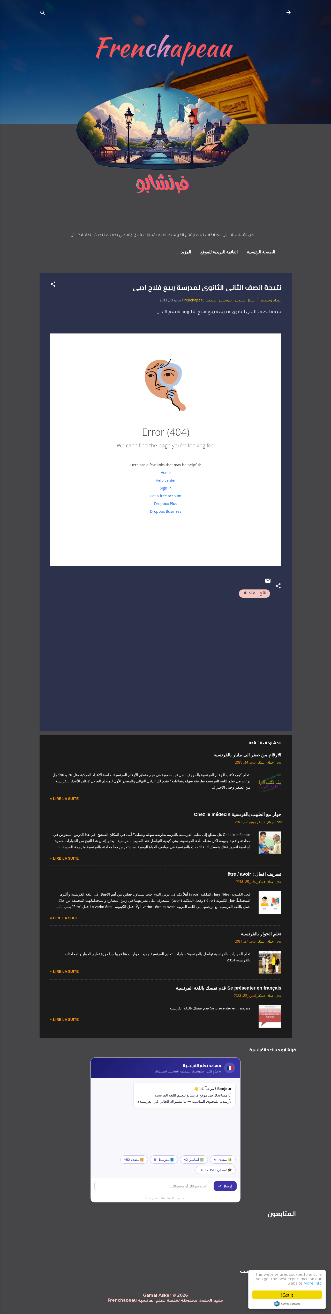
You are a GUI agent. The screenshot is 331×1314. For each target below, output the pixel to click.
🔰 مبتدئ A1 (223, 1159)
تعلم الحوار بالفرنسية (261, 933)
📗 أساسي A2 (194, 1159)
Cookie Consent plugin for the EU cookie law (287, 1304)
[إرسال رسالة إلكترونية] (268, 583)
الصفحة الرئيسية (261, 252)
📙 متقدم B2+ (134, 1159)
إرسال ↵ (225, 1186)
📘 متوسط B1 (164, 1159)
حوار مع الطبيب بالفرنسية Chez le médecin (237, 814)
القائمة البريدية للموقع (219, 252)
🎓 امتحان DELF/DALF (215, 1170)
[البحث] (43, 14)
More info (312, 1284)
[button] (53, 285)
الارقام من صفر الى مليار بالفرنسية (247, 754)
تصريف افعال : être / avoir (254, 874)
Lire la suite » (64, 799)
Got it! (287, 1295)
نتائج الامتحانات (254, 594)
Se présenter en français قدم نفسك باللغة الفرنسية (228, 988)
